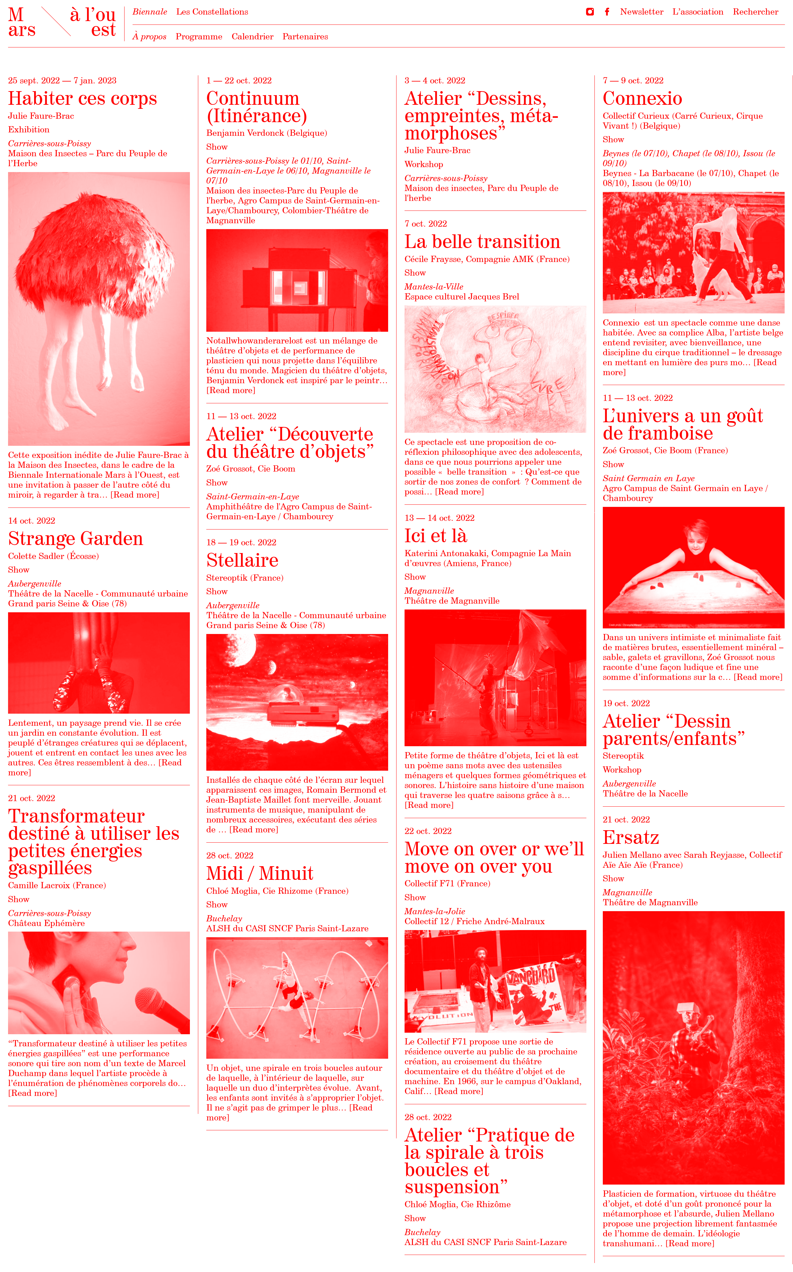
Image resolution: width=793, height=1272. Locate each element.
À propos (150, 36)
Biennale (150, 11)
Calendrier (253, 36)
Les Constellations (212, 11)
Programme (199, 36)
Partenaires (305, 36)
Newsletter (642, 11)
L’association (698, 11)
